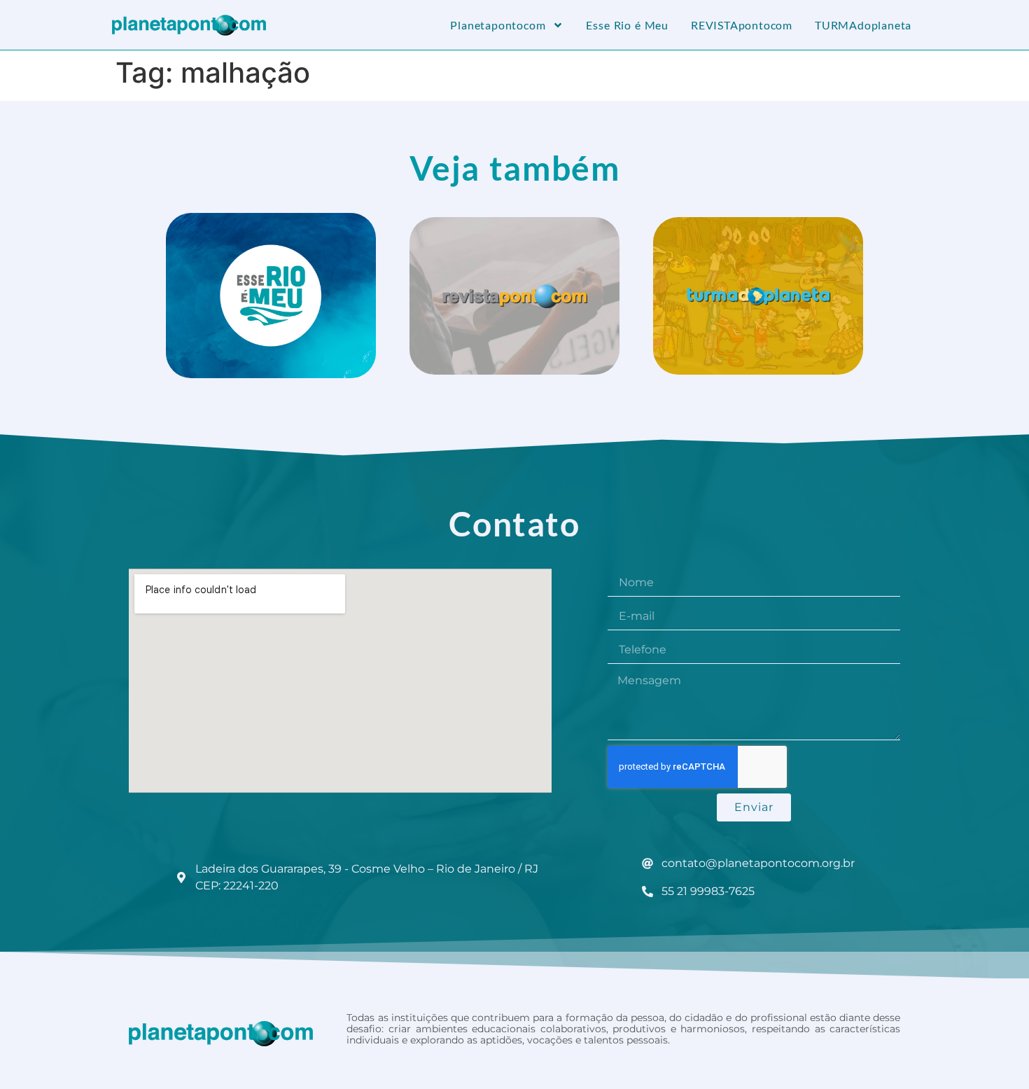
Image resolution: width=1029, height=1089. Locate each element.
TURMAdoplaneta (863, 25)
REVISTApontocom (741, 25)
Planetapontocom (497, 25)
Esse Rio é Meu (627, 25)
